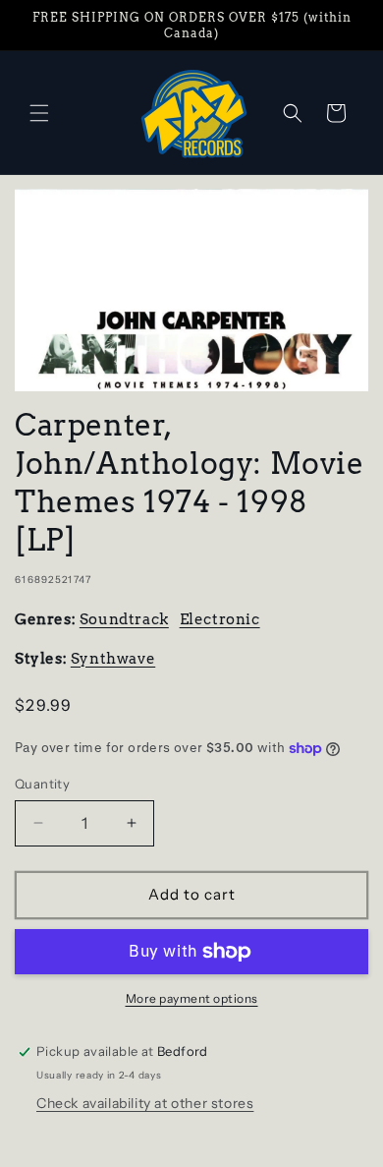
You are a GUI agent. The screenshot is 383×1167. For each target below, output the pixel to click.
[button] (39, 113)
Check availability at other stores (144, 1103)
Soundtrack (124, 619)
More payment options (192, 998)
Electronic (220, 619)
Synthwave (113, 659)
